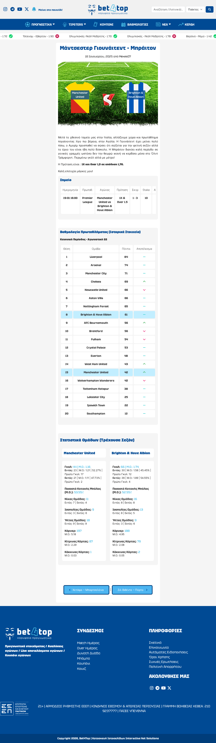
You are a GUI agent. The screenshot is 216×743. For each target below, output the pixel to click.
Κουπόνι (106, 24)
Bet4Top (84, 738)
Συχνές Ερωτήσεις (163, 662)
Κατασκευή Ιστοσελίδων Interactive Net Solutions (125, 738)
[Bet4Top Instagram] (6, 9)
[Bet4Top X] (27, 9)
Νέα (165, 24)
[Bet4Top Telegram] (13, 9)
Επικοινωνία (159, 647)
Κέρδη (189, 24)
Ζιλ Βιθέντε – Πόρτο (130, 590)
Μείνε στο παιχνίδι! (50, 10)
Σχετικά (155, 643)
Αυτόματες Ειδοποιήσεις (168, 652)
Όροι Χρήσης (159, 657)
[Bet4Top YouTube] (20, 9)
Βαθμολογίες (137, 24)
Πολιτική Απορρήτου (165, 667)
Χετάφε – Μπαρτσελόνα (88, 590)
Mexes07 (125, 56)
